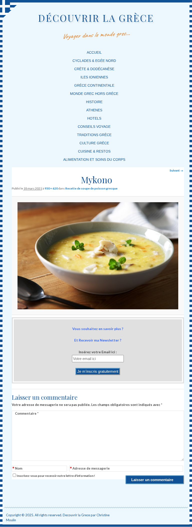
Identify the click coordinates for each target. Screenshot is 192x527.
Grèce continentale (94, 85)
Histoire (94, 102)
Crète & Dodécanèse (94, 69)
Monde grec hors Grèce (94, 94)
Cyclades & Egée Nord (94, 61)
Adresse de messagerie (90, 468)
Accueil (94, 52)
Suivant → (176, 170)
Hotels (94, 118)
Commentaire (26, 413)
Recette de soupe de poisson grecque (91, 188)
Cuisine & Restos (94, 151)
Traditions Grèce (94, 135)
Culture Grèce (94, 143)
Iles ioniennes (94, 77)
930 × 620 (51, 188)
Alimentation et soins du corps (94, 160)
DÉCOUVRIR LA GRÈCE (96, 17)
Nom (17, 468)
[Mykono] (98, 255)
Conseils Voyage (94, 127)
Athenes (94, 110)
